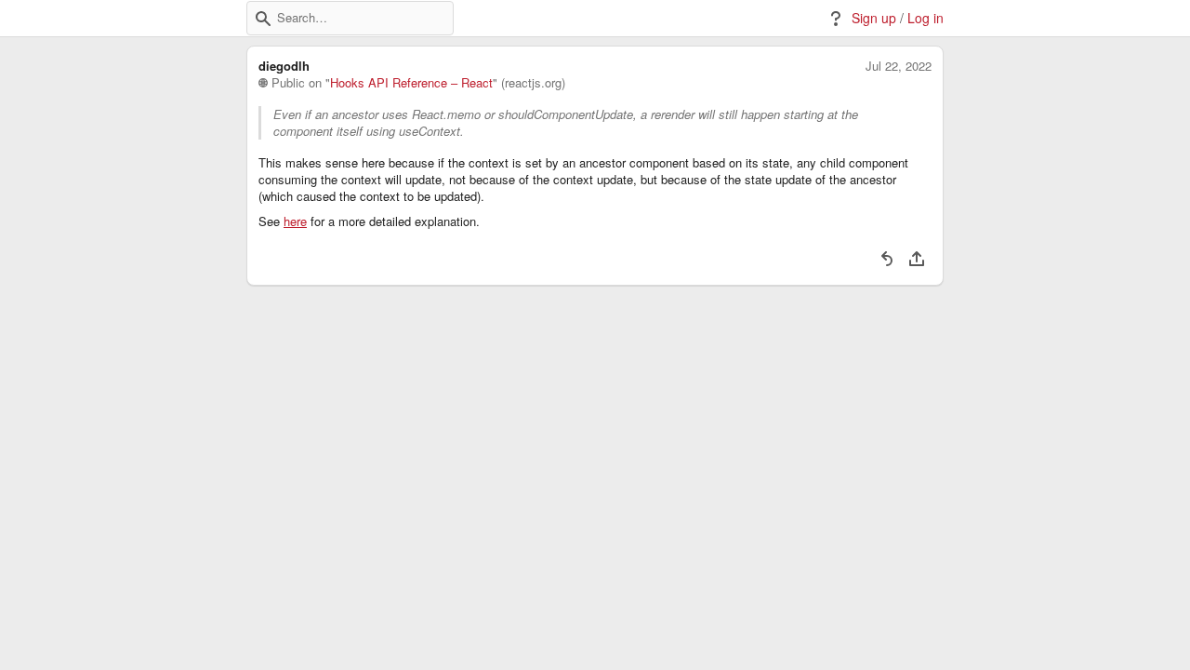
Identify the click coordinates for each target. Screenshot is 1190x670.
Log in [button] (925, 18)
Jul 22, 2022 (899, 66)
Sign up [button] (874, 18)
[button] (263, 18)
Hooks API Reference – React (411, 82)
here (295, 221)
